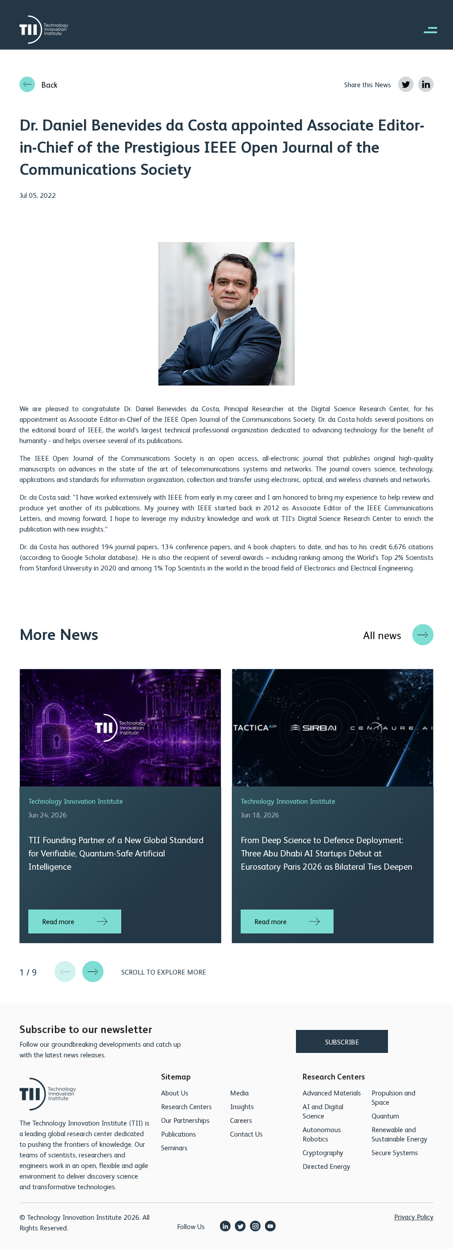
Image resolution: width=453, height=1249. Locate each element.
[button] (93, 971)
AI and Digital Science (323, 1111)
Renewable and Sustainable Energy (399, 1134)
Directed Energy (326, 1166)
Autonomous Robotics (322, 1134)
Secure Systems (395, 1152)
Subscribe (342, 1041)
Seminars (174, 1147)
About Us (174, 1092)
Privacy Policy (414, 1216)
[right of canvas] (426, 30)
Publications (178, 1133)
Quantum (385, 1115)
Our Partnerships (185, 1120)
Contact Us (246, 1133)
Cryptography (323, 1152)
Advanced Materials (332, 1092)
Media (239, 1092)
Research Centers (186, 1106)
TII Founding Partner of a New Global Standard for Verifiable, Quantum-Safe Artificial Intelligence (115, 852)
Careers (241, 1120)
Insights (242, 1106)
